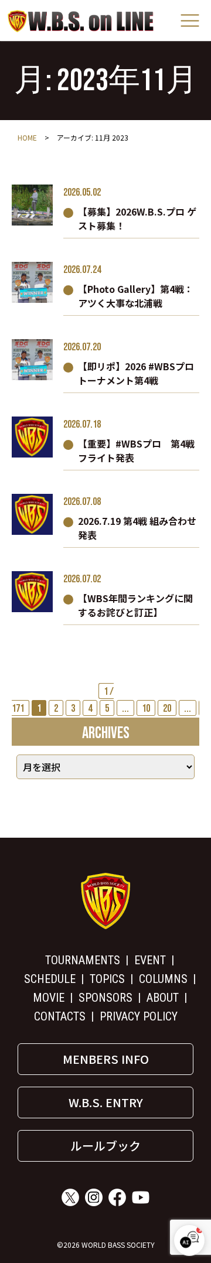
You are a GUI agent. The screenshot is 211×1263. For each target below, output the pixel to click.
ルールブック (105, 1145)
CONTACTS (60, 1016)
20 (167, 708)
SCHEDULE (50, 979)
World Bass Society (81, 21)
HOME (27, 137)
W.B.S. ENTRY (106, 1102)
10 (146, 708)
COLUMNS (163, 979)
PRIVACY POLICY (139, 1016)
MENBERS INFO (106, 1058)
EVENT (150, 960)
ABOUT (163, 998)
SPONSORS (105, 998)
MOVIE (48, 998)
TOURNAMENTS (82, 960)
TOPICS (107, 979)
